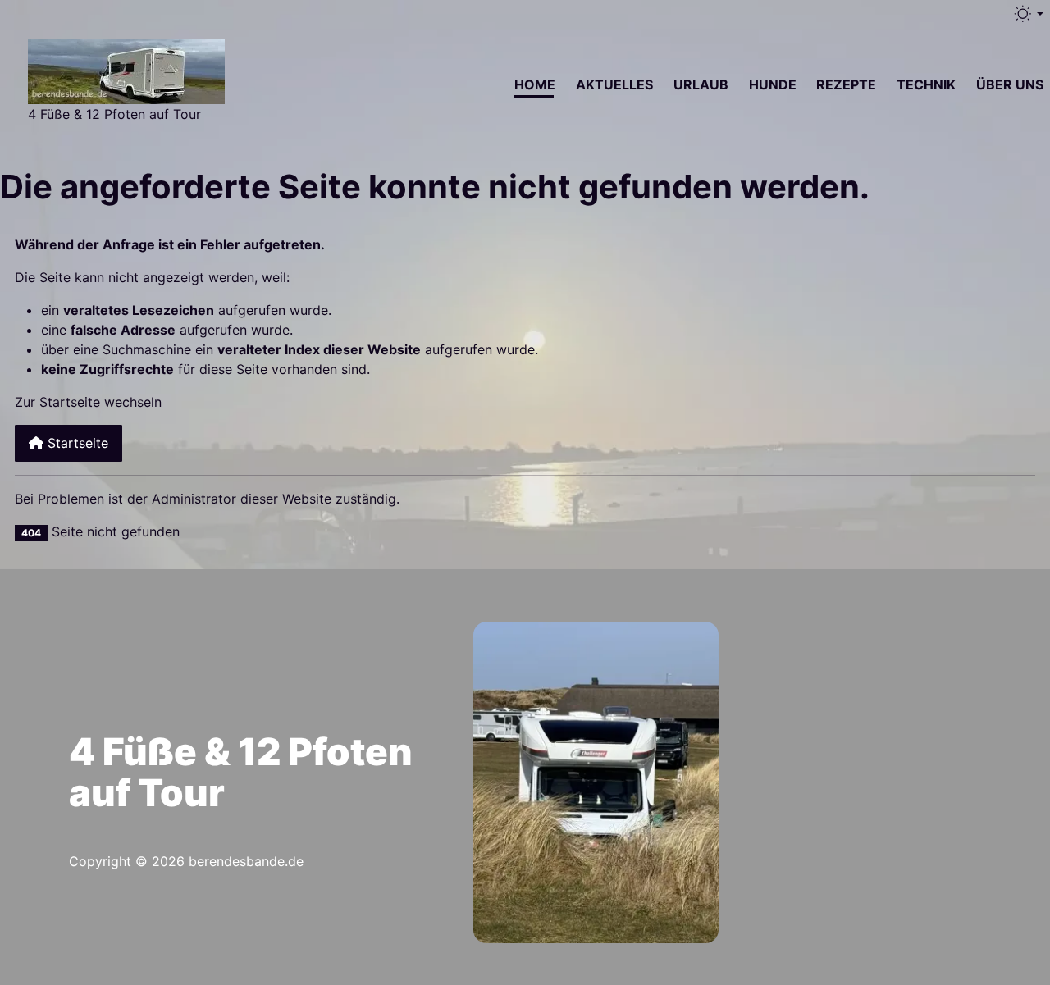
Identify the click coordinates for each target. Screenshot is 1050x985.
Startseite (75, 443)
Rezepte (846, 84)
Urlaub (700, 84)
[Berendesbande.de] (126, 69)
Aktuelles (614, 84)
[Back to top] (1010, 628)
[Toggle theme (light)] (1027, 14)
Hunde (773, 84)
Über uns (1009, 84)
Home (534, 84)
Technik (926, 84)
